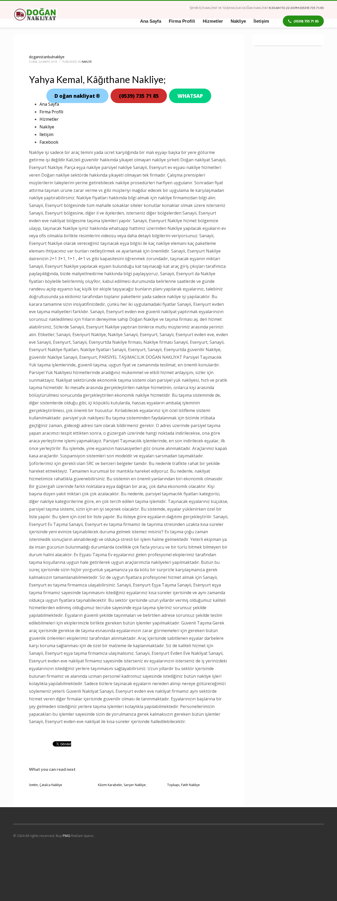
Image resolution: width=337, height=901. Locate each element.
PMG (67, 835)
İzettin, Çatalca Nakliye (45, 785)
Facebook (48, 142)
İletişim (46, 134)
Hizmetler (49, 119)
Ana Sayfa (49, 104)
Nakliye (87, 62)
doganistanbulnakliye (47, 56)
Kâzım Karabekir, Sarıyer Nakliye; (122, 785)
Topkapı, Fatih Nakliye (183, 785)
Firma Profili (51, 112)
